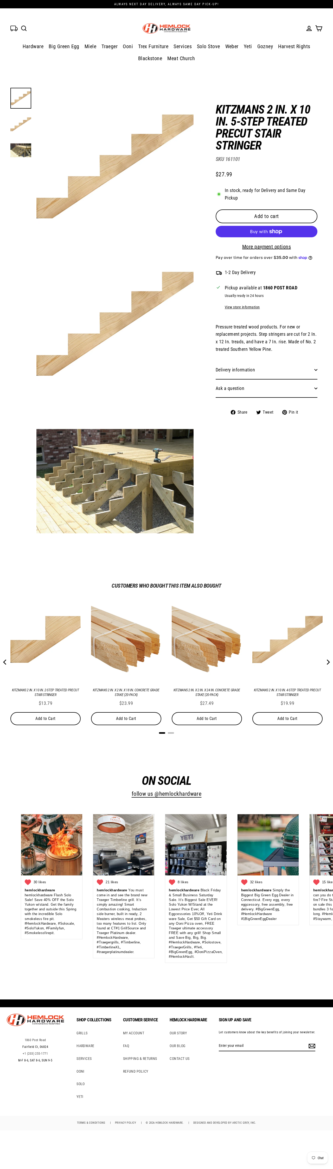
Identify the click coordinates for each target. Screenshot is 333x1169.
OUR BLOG (177, 1046)
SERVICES (84, 1058)
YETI (80, 1097)
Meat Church (181, 58)
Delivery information (235, 369)
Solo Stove (208, 46)
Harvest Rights (294, 46)
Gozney (265, 46)
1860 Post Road (35, 1040)
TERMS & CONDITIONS (91, 1122)
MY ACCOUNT (133, 1033)
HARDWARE (85, 1046)
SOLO (80, 1084)
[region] (258, 256)
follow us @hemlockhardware (167, 794)
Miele (90, 46)
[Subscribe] (311, 1046)
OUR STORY (178, 1033)
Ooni (128, 46)
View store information (242, 307)
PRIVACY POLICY (125, 1122)
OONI (80, 1071)
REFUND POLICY (135, 1071)
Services (183, 46)
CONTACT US (180, 1058)
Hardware (33, 46)
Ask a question (230, 388)
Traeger (109, 46)
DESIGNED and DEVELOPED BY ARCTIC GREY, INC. (224, 1122)
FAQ (126, 1046)
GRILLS (82, 1033)
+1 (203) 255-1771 (35, 1053)
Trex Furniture (153, 46)
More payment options (266, 247)
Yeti (248, 46)
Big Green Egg (64, 46)
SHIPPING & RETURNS (140, 1058)
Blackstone (150, 58)
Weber (232, 46)
